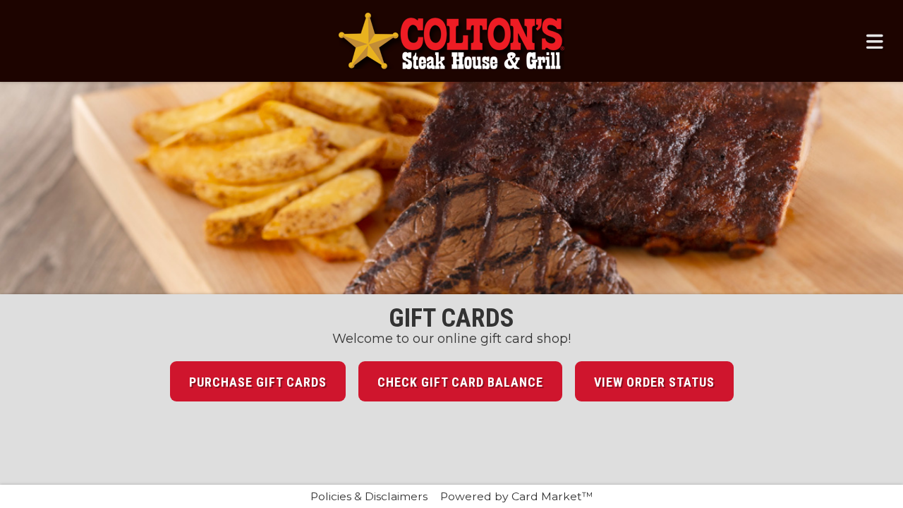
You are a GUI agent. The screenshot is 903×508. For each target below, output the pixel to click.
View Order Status (654, 382)
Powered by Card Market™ (516, 496)
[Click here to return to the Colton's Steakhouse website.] (451, 41)
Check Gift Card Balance (460, 382)
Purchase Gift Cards (258, 382)
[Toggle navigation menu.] (874, 40)
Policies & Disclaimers (369, 496)
